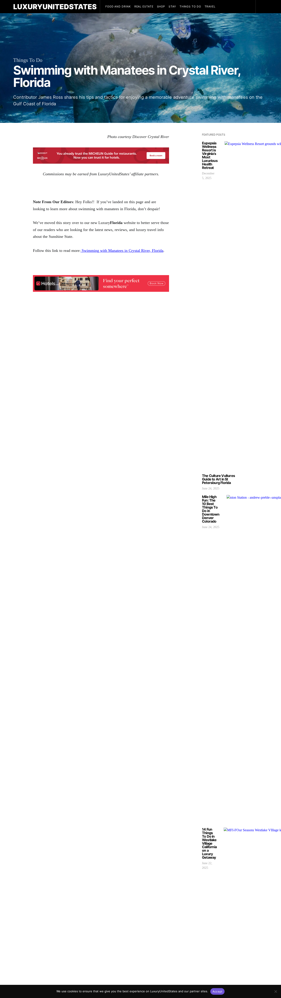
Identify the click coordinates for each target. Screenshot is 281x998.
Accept (218, 991)
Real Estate (143, 6)
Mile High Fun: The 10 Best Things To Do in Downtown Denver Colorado (211, 509)
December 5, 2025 (208, 176)
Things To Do (190, 6)
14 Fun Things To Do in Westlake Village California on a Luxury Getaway (209, 843)
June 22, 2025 (207, 865)
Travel (210, 6)
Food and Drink (118, 6)
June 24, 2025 (210, 488)
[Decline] (275, 991)
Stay (172, 6)
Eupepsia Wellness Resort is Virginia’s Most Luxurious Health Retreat (210, 155)
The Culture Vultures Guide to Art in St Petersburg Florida (218, 479)
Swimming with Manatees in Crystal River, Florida (122, 250)
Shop (161, 6)
